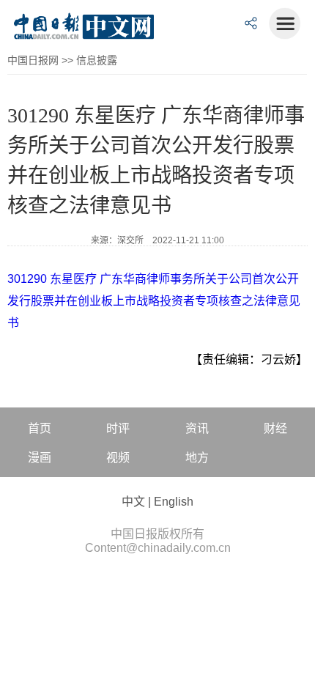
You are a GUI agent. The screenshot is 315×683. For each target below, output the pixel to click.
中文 (133, 501)
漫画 (39, 457)
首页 (39, 428)
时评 (118, 428)
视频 (118, 457)
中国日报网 (33, 60)
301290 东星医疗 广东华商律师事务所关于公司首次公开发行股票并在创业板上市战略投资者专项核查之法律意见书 (153, 301)
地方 (197, 457)
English (173, 501)
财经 (275, 428)
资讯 (197, 428)
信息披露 (96, 60)
